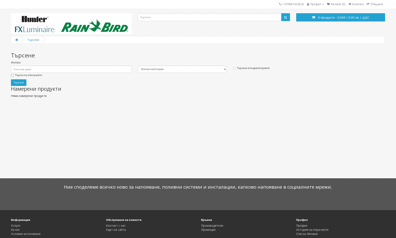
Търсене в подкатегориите (253, 68)
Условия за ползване (26, 234)
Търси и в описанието (28, 75)
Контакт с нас (116, 225)
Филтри (16, 62)
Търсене (33, 40)
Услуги (15, 225)
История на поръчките (312, 230)
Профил (301, 225)
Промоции (208, 230)
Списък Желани (307, 234)
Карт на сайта (116, 230)
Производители (212, 225)
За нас (15, 230)
